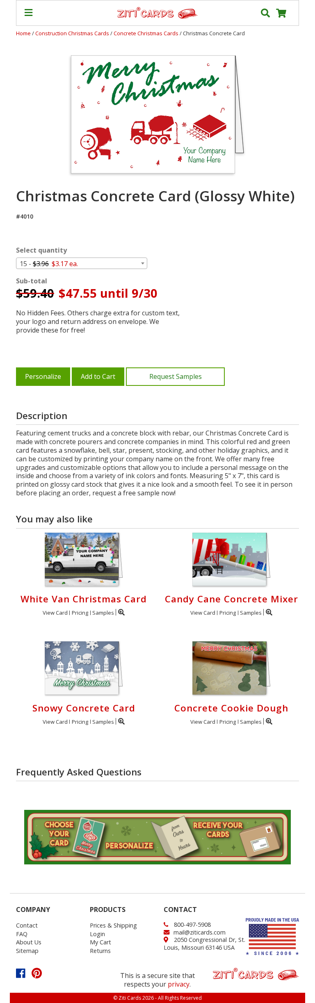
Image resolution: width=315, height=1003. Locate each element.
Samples (103, 612)
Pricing (80, 612)
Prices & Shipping (113, 925)
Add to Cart (98, 376)
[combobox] (81, 263)
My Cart (100, 942)
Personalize (43, 376)
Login (97, 934)
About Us (28, 942)
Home (23, 33)
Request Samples (175, 376)
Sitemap (27, 951)
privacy (178, 984)
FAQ (21, 934)
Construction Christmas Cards (72, 33)
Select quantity (41, 250)
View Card (55, 612)
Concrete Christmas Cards (147, 33)
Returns (100, 951)
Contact (27, 925)
